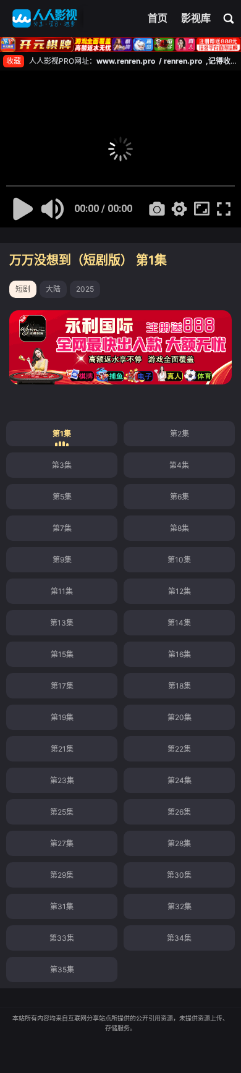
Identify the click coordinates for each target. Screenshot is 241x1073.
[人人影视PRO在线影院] (44, 18)
